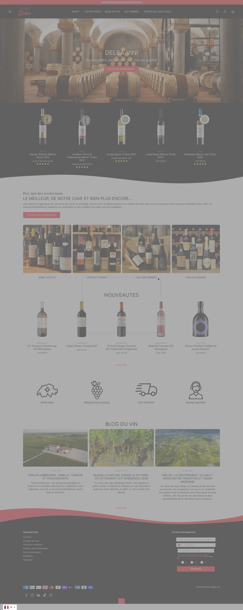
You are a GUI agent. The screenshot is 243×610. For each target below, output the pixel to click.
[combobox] (10, 607)
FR (11, 607)
